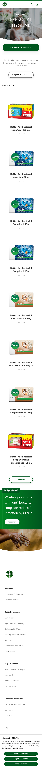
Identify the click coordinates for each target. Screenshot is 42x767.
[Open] (31, 4)
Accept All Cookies (21, 753)
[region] (21, 751)
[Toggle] (37, 4)
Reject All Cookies (21, 759)
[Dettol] (6, 4)
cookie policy (18, 748)
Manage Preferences (21, 764)
